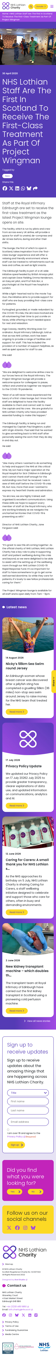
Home (5, 13)
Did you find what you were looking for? (25, 1176)
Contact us (16, 1285)
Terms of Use (12, 1326)
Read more (16, 711)
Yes (13, 1191)
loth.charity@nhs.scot (19, 1309)
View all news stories (38, 1021)
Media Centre (12, 1334)
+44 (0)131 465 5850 (16, 1306)
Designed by (13, 1279)
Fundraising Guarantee (16, 1330)
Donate (40, 6)
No (33, 1191)
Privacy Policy (15, 1136)
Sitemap (9, 1264)
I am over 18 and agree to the (23, 1135)
